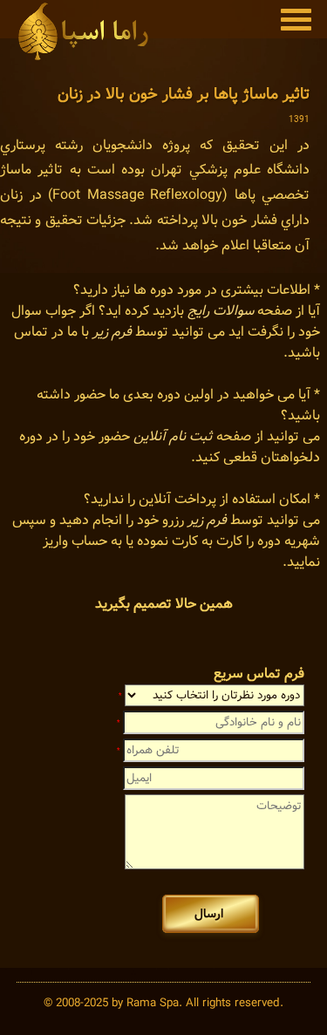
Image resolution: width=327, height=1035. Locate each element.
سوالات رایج (220, 311)
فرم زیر (112, 332)
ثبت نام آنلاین (173, 436)
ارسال (211, 913)
